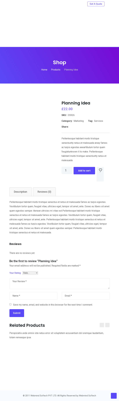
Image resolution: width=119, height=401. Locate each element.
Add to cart (84, 170)
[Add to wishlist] (100, 170)
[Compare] (100, 177)
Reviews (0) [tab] (44, 191)
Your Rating (15, 273)
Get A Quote (96, 4)
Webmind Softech (87, 395)
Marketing (79, 121)
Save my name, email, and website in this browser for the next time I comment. (53, 304)
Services (98, 121)
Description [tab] (20, 191)
